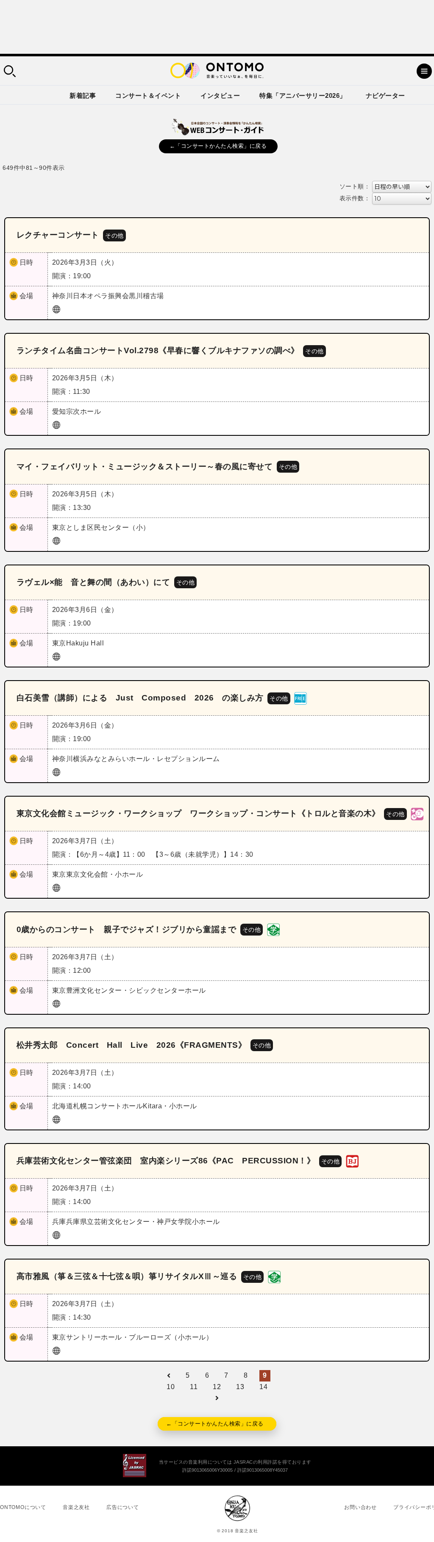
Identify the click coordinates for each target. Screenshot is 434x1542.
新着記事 (83, 95)
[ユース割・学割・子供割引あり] (273, 929)
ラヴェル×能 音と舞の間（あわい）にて (93, 582)
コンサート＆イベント (148, 95)
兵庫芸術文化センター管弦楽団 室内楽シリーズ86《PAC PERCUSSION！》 (166, 1160)
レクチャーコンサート (58, 234)
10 (171, 1386)
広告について (122, 1507)
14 (263, 1386)
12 (217, 1386)
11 (194, 1386)
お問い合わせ (360, 1507)
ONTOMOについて (23, 1507)
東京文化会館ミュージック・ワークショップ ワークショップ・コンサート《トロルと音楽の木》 (198, 813)
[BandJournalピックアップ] (352, 1160)
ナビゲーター (385, 95)
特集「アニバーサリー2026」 (302, 95)
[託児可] (417, 813)
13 (240, 1386)
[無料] (300, 697)
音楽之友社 (76, 1507)
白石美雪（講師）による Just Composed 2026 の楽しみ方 (140, 697)
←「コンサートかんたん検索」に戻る (218, 146)
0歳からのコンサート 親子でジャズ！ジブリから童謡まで (126, 929)
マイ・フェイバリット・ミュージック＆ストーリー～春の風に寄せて (145, 466)
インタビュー (220, 95)
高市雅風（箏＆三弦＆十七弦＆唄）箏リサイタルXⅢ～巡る (127, 1276)
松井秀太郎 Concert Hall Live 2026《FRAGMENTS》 (132, 1045)
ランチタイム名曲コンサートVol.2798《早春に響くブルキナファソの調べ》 (158, 350)
